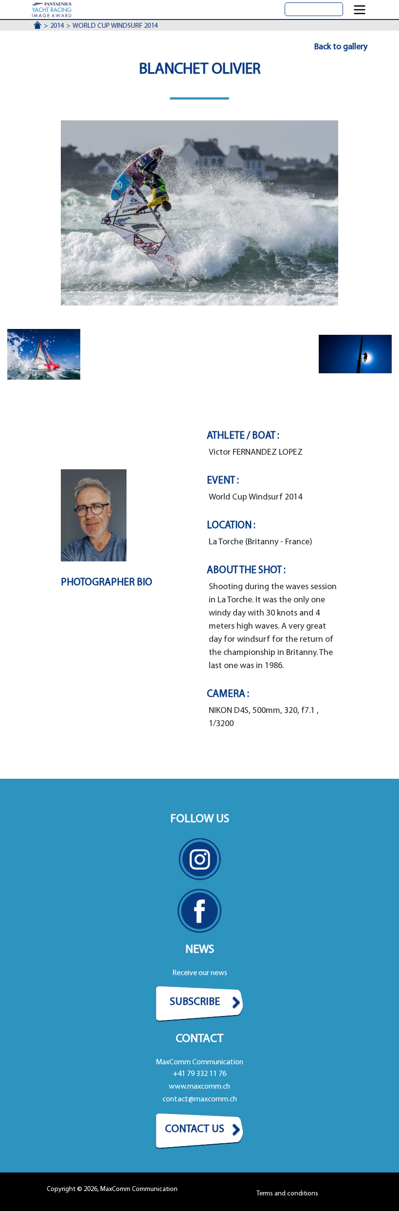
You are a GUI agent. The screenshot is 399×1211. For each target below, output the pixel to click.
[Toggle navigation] (359, 10)
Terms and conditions (287, 1193)
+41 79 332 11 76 (199, 1074)
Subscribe (195, 1002)
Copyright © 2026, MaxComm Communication (112, 1189)
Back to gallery (340, 47)
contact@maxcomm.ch (200, 1099)
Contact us (194, 1129)
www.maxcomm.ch (199, 1087)
